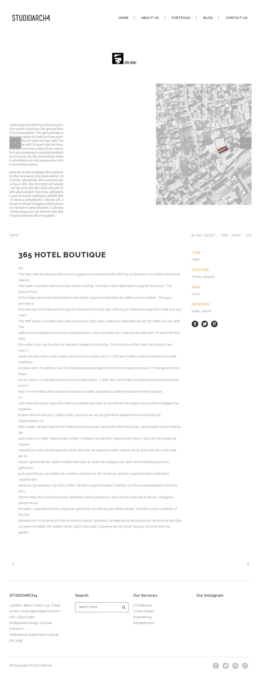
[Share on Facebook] (195, 324)
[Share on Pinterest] (214, 324)
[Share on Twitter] (204, 324)
